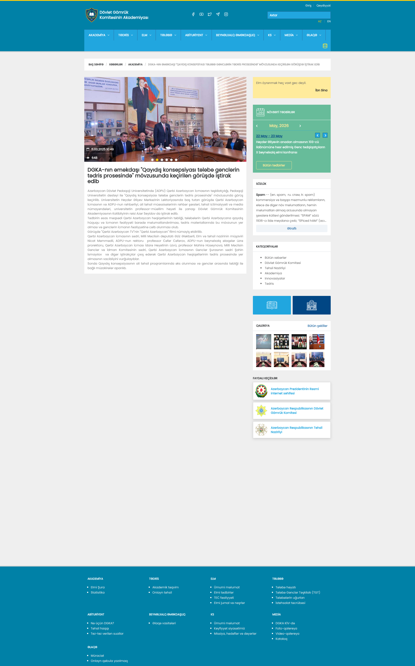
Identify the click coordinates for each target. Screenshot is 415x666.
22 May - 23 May (269, 136)
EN (329, 21)
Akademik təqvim (165, 587)
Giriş (308, 5)
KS (270, 35)
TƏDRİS (123, 35)
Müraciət (97, 655)
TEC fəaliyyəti (224, 597)
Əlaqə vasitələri (164, 623)
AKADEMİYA (97, 35)
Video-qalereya (287, 633)
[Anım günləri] (263, 341)
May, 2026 (279, 125)
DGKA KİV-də (285, 623)
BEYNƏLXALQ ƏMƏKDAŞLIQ (235, 35)
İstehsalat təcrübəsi (290, 603)
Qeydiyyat (323, 5)
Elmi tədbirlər (224, 592)
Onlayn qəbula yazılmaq (109, 661)
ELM (144, 35)
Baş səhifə (96, 64)
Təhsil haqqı (100, 628)
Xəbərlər (116, 64)
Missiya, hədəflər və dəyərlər (235, 633)
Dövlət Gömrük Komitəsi (283, 263)
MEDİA (289, 35)
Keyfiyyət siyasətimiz (229, 628)
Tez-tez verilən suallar (107, 633)
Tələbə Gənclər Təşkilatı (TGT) (298, 592)
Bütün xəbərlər (275, 257)
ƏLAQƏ (312, 35)
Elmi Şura (98, 587)
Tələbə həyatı (286, 587)
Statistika (98, 592)
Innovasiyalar (275, 278)
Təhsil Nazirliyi (275, 268)
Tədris (269, 283)
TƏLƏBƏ (166, 35)
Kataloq (281, 639)
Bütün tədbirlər (274, 165)
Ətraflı (291, 228)
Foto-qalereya (286, 628)
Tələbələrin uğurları (290, 597)
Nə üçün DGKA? (102, 623)
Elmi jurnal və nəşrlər (229, 603)
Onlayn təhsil (162, 592)
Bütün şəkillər (317, 326)
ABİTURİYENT (194, 35)
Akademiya (135, 64)
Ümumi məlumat (227, 587)
